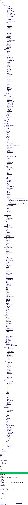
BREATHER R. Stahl (9, 61)
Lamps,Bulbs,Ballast (6, 407)
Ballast (6, 228)
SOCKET (8, 52)
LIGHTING (7, 269)
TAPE (6, 133)
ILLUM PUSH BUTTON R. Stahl (11, 102)
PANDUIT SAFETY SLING (10, 433)
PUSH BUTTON (9, 114)
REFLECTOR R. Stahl (9, 26)
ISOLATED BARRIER (9, 117)
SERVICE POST (9, 176)
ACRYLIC (7, 248)
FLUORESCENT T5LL (9, 231)
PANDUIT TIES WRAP (10, 155)
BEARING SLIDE (8, 251)
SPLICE (8, 173)
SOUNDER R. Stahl (9, 211)
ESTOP (8, 112)
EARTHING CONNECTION (10, 186)
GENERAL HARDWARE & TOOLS (8, 247)
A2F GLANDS (9, 63)
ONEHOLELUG (9, 169)
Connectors (7, 172)
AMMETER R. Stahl (9, 99)
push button (3, 465)
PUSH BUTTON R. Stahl (10, 106)
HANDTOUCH (9, 38)
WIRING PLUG (9, 404)
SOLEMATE (8, 192)
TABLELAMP (8, 418)
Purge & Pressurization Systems (7, 123)
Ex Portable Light (8, 37)
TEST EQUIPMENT (6, 342)
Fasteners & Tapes (6, 220)
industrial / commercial (4, 463)
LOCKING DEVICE (9, 113)
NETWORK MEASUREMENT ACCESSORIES (11, 345)
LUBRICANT (8, 164)
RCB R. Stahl (8, 107)
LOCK (6, 270)
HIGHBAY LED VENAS (10, 13)
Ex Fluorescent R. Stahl (9, 7)
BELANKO (8, 394)
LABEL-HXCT (9, 437)
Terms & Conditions (2, 504)
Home (2, 1)
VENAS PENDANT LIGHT (10, 19)
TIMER (8, 378)
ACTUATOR (8, 110)
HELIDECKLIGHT (8, 136)
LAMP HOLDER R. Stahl (10, 27)
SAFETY (7, 281)
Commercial (4, 234)
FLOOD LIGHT (7, 295)
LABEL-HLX (8, 436)
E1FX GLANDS (9, 66)
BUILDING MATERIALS (9, 252)
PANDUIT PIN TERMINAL (10, 428)
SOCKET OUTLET (9, 402)
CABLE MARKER (9, 189)
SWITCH (8, 403)
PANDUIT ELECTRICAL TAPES (9, 336)
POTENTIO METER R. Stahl (10, 105)
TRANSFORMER (9, 446)
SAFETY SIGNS (8, 324)
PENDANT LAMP (8, 306)
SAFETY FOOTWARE (8, 323)
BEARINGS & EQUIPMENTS (9, 250)
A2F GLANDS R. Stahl (9, 59)
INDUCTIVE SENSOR (9, 116)
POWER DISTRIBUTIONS (9, 245)
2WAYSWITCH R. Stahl (10, 57)
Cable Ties (7, 142)
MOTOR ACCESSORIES (9, 273)
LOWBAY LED (9, 44)
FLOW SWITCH (9, 208)
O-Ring (8, 85)
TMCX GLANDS (9, 69)
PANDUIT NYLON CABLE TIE (11, 144)
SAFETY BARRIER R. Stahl (10, 108)
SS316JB (7, 122)
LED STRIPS (7, 302)
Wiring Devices (7, 93)
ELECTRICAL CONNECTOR (10, 425)
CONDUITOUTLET (9, 382)
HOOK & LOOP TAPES (8, 339)
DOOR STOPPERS (8, 259)
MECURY (8, 415)
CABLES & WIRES (8, 240)
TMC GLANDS (9, 90)
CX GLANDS (8, 62)
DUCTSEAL (8, 80)
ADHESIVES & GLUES (8, 337)
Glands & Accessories (8, 58)
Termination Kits (7, 184)
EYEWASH (8, 207)
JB (7, 121)
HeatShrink (7, 178)
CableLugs (7, 166)
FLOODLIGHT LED (9, 41)
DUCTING (8, 353)
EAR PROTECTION (8, 318)
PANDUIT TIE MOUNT (10, 143)
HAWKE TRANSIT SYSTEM (9, 162)
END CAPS (7, 261)
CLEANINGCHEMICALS (9, 235)
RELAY (8, 375)
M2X (7, 141)
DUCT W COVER (9, 150)
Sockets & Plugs (7, 91)
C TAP (8, 175)
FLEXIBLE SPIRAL (9, 383)
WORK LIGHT (7, 310)
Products (3, 3)
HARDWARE (7, 266)
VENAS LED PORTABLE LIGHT (11, 40)
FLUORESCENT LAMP (8, 297)
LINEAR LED (8, 43)
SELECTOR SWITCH (9, 377)
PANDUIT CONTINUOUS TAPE (11, 432)
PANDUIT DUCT (9, 148)
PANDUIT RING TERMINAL (10, 429)
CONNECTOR (9, 76)
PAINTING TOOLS (8, 313)
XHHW (8, 140)
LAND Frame (8, 159)
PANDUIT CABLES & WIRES (9, 238)
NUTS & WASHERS (8, 274)
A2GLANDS (8, 78)
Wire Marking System (8, 435)
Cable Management (6, 347)
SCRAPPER (7, 282)
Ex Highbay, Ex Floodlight (9, 10)
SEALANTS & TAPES (7, 335)
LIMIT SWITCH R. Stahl (10, 104)
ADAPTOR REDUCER (10, 74)
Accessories (7, 216)
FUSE (6, 244)
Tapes (6, 221)
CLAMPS (7, 254)
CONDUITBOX (9, 31)
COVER (8, 32)
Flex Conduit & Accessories (9, 354)
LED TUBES (7, 303)
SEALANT (7, 333)
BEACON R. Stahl (9, 210)
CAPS (8, 153)
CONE (6, 256)
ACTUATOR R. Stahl (9, 96)
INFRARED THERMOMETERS (9, 343)
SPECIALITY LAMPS (8, 308)
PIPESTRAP (8, 87)
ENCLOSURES (7, 243)
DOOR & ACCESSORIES (9, 258)
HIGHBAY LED (9, 46)
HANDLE (8, 53)
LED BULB (8, 369)
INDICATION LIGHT (9, 368)
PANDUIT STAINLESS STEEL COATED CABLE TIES (13, 145)
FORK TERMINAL (9, 181)
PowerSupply (7, 119)
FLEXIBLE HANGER (9, 33)
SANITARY (7, 314)
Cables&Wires (7, 137)
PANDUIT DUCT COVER (10, 351)
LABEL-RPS (8, 438)
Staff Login (6, 504)
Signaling (7, 209)
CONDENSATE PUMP (9, 445)
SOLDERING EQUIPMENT (9, 285)
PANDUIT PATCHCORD (10, 227)
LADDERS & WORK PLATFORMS (10, 319)
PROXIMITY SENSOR (9, 373)
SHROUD (8, 73)
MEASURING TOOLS (8, 271)
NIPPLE (8, 385)
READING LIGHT (8, 307)
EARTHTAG (8, 72)
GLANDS (7, 130)
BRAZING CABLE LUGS (10, 218)
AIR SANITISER (8, 236)
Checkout (1, 460)
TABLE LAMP (7, 309)
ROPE (6, 280)
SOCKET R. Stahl (9, 50)
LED (6, 416)
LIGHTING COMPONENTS (9, 304)
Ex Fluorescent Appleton (9, 8)
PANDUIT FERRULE (9, 427)
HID (6, 413)
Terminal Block (7, 424)
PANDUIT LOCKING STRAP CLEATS (11, 156)
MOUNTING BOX (9, 372)
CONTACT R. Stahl (9, 100)
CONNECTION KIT (8, 128)
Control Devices (7, 115)
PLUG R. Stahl (8, 51)
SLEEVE (8, 177)
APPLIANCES (7, 239)
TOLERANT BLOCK (9, 163)
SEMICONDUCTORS (8, 284)
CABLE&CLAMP (9, 193)
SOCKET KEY (9, 36)
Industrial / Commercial (5, 346)
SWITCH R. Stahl (9, 109)
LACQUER (7, 312)
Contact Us (3, 493)
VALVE (7, 288)
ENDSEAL (7, 127)
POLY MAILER (7, 277)
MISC (6, 272)
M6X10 (8, 224)
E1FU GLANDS (9, 64)
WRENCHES (7, 290)
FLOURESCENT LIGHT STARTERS (10, 296)
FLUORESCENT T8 (9, 412)
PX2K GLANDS (9, 67)
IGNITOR (7, 291)
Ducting (6, 350)
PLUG (6, 276)
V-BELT (7, 289)
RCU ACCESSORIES (8, 246)
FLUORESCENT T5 (9, 411)
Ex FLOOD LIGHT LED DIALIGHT (11, 14)
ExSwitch (7, 56)
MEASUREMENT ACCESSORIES (10, 305)
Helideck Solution (6, 135)
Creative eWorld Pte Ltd (19, 503)
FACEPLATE (8, 396)
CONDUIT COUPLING (10, 381)
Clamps (6, 171)
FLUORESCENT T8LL (9, 232)
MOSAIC (8, 398)
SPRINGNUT (8, 225)
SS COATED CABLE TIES (10, 147)
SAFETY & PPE (6, 315)
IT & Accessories (6, 226)
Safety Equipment (8, 206)
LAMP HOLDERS (8, 300)
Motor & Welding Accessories (7, 215)
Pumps (6, 444)
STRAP (8, 349)
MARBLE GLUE (9, 360)
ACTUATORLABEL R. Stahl (10, 98)
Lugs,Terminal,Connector (7, 165)
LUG (7, 391)
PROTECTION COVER (10, 400)
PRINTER (8, 439)
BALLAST (8, 408)
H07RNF (8, 358)
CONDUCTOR (7, 255)
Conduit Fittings (7, 77)
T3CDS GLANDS (9, 68)
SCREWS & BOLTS (8, 283)
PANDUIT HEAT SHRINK (10, 423)
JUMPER (8, 426)
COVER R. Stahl (9, 25)
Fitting (5, 380)
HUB (7, 82)
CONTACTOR (9, 363)
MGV (7, 191)
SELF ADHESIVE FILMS (9, 340)
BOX (7, 195)
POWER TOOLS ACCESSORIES (9, 278)
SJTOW (8, 139)
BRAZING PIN (9, 217)
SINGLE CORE (9, 185)
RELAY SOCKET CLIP (10, 376)
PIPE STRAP (7, 132)
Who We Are (3, 2)
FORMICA (7, 263)
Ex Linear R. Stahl (9, 6)
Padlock (8, 214)
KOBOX (8, 83)
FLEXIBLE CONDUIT (8, 131)
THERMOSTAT (7, 134)
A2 (7, 386)
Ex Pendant (7, 17)
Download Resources (4, 494)
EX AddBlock (8, 161)
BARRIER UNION (9, 70)
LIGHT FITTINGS (8, 320)
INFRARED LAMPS (8, 299)
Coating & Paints (7, 219)
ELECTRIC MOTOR (8, 242)
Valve (6, 405)
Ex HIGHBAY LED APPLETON (11, 15)
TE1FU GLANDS (9, 65)
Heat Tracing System (6, 126)
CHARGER (8, 39)
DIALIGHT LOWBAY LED (10, 16)
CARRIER (8, 434)
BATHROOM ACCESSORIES (9, 328)
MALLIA (8, 397)
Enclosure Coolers (8, 124)
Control (5, 95)
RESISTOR (8, 118)
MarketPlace (3, 449)
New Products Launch (5, 450)
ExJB (5, 120)
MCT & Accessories (6, 157)
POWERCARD (9, 197)
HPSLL (8, 233)
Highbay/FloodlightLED (8, 45)
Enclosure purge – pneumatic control (10, 125)
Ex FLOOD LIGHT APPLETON (11, 11)
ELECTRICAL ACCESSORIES (9, 260)
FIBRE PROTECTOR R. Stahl (10, 101)
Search (1, 455)
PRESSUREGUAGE (8, 406)
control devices (3, 464)
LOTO (6, 213)
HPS (7, 229)
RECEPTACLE (9, 55)
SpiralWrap (7, 154)
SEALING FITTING (9, 88)
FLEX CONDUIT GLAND (10, 81)
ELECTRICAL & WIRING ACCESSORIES (9, 237)
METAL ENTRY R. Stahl (10, 28)
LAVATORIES (7, 331)
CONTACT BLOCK (9, 362)
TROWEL (7, 287)
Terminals (7, 179)
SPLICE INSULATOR (9, 174)
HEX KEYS (7, 267)
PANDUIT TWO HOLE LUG (10, 168)
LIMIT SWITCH (9, 370)
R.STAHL (8, 20)
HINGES (7, 268)
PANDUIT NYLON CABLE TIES (11, 348)
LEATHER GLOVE (8, 317)
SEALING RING (9, 89)
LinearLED (7, 42)
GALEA (8, 367)
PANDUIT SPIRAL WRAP (10, 356)
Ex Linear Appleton (9, 9)
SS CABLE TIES (9, 146)
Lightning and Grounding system (9, 205)
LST (7, 371)
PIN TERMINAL (9, 182)
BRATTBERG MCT (8, 158)
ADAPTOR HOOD (9, 29)
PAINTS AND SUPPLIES (7, 311)
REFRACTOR (8, 35)
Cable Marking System (8, 187)
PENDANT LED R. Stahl (10, 18)
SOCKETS (7, 326)
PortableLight (7, 48)
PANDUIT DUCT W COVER (10, 352)
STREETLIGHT (9, 47)
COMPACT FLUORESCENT (10, 410)
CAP (7, 54)
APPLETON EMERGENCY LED (11, 21)
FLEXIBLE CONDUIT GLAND (11, 355)
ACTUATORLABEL (9, 111)
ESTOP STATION (9, 366)
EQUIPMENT (7, 262)
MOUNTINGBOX (9, 399)
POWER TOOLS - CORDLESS (9, 279)
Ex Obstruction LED (8, 22)
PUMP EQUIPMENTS (8, 321)
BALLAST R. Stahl (9, 24)
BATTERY (8, 30)
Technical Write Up (5, 451)
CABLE (8, 196)
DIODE (8, 364)
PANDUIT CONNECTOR (10, 167)
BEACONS (7, 293)
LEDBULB (8, 417)
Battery (6, 447)
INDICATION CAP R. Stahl (10, 103)
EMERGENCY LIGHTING (9, 294)
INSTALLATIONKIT (9, 194)
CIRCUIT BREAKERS (8, 241)
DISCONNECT (9, 180)
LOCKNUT (8, 71)
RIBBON (8, 440)
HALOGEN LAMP (8, 298)
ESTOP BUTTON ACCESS (10, 365)
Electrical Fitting (6, 49)
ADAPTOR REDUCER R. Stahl (10, 60)
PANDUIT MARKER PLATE (10, 188)
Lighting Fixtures (6, 5)
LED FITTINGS (7, 301)
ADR (7, 170)
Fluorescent (7, 230)
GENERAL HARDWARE (9, 265)
